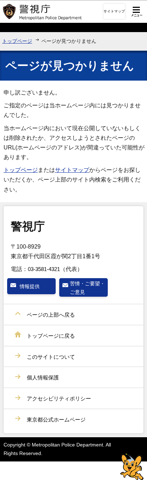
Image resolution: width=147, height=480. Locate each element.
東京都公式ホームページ (56, 420)
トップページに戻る (51, 336)
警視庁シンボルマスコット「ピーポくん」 (131, 466)
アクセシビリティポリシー (59, 398)
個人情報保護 (43, 377)
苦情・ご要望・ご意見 (87, 288)
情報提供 (30, 286)
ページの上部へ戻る (51, 315)
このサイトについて (51, 357)
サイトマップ (114, 11)
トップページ (17, 41)
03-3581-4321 (44, 269)
